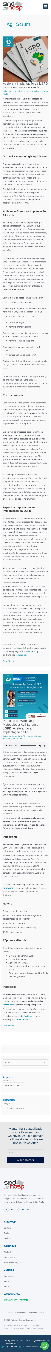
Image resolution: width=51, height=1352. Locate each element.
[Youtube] (22, 1209)
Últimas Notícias (31, 91)
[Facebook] (6, 1209)
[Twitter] (12, 1209)
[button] (45, 1346)
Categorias (8, 1103)
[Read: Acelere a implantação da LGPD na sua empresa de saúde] (25, 58)
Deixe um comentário (12, 91)
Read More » (8, 660)
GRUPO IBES (8, 888)
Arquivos (7, 1080)
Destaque (28, 736)
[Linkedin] (17, 1209)
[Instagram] (28, 1209)
